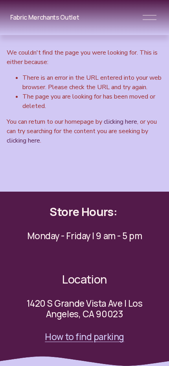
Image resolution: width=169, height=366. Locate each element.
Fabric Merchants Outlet (44, 17)
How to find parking (84, 337)
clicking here (120, 121)
